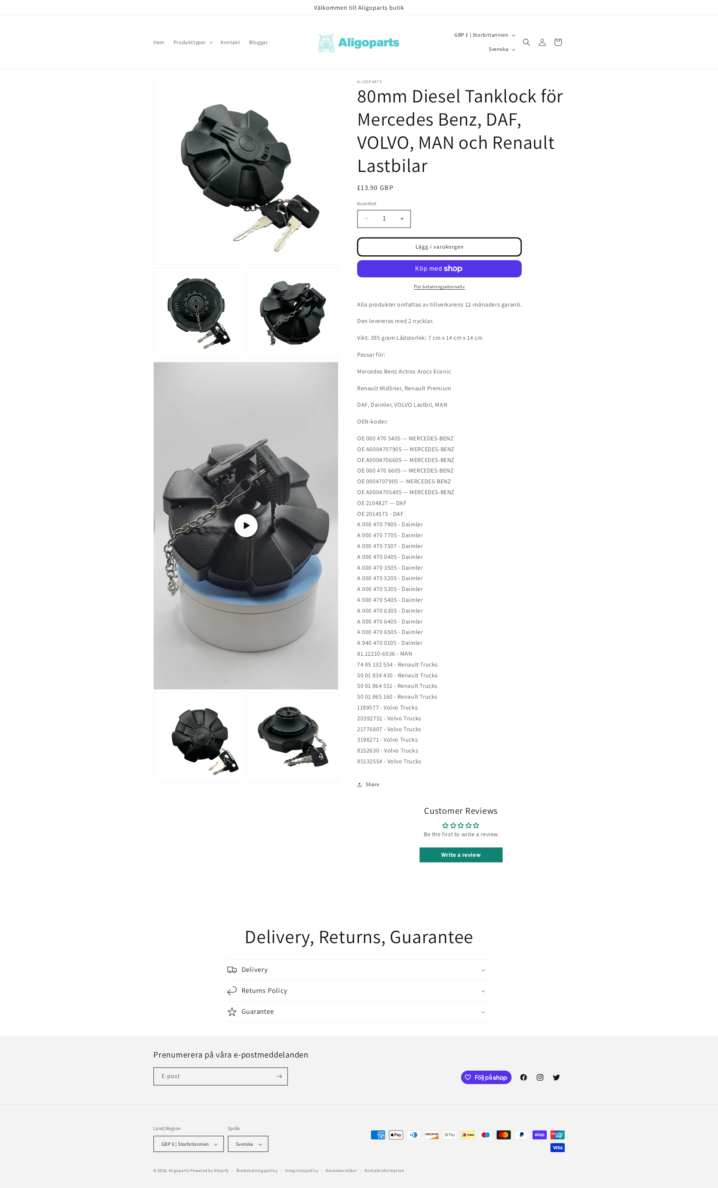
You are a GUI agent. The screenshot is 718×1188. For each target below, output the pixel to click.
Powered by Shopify (209, 1170)
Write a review (461, 855)
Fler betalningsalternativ (439, 286)
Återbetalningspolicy (257, 1170)
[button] (192, 42)
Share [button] (373, 784)
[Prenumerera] (279, 1076)
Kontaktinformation (384, 1170)
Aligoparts (179, 1170)
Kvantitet (367, 203)
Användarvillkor (342, 1170)
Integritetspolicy (301, 1170)
